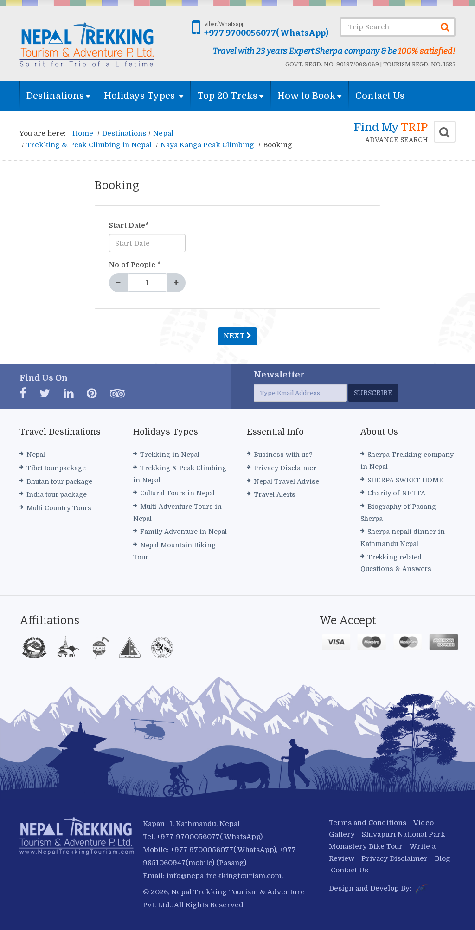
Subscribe (373, 393)
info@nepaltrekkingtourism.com (224, 875)
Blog (442, 858)
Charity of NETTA (396, 493)
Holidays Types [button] (140, 96)
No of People (135, 264)
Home (82, 133)
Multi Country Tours (58, 508)
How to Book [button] (306, 96)
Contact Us (379, 96)
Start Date (129, 225)
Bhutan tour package (59, 481)
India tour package (56, 494)
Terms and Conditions (367, 823)
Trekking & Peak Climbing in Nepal (89, 145)
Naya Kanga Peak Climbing (207, 145)
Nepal (163, 133)
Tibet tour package (56, 468)
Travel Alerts (274, 494)
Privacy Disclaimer (285, 468)
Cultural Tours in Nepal (177, 493)
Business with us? (283, 454)
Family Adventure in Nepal (183, 531)
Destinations (55, 96)
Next (235, 336)
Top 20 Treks (227, 96)
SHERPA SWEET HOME (405, 480)
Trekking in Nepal (169, 454)
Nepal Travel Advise (286, 481)
